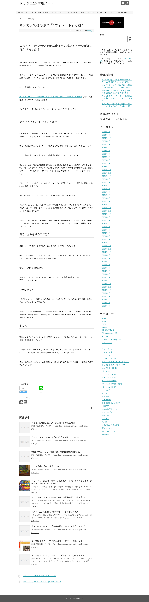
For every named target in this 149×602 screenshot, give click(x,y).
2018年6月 (106, 303)
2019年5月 (106, 268)
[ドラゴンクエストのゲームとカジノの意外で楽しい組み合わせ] (24, 501)
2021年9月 (106, 179)
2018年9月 (106, 293)
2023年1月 (106, 151)
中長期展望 (106, 400)
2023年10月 (106, 138)
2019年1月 (106, 281)
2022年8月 (106, 154)
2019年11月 (106, 249)
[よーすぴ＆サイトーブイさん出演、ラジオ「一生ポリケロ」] (24, 545)
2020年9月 (106, 217)
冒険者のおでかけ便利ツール (113, 403)
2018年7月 (106, 300)
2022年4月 (106, 163)
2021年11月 (106, 173)
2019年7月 (106, 262)
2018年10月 (106, 290)
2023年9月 (106, 141)
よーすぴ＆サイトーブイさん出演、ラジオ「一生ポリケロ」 (57, 541)
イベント (55, 12)
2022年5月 (106, 160)
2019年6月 (106, 265)
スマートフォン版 (109, 358)
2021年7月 (106, 186)
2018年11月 (106, 287)
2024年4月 (106, 135)
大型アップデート (109, 412)
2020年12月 (106, 208)
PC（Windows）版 (109, 333)
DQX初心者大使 (108, 330)
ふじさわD (106, 390)
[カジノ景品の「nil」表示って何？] (24, 470)
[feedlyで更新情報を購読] (123, 3)
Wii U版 (105, 336)
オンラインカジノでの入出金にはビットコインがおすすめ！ (57, 555)
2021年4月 (106, 195)
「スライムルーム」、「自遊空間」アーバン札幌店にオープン (58, 526)
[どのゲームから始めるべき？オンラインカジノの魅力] (24, 516)
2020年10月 (106, 214)
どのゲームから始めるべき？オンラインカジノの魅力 (55, 512)
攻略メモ (20, 12)
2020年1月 (106, 243)
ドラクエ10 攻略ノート (36, 3)
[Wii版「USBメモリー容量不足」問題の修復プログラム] (24, 456)
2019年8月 (106, 258)
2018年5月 (106, 306)
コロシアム (106, 355)
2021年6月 (106, 189)
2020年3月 (106, 236)
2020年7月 (106, 224)
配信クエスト (64, 12)
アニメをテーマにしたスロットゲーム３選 (39, 576)
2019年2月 (106, 277)
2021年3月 (106, 198)
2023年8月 (106, 144)
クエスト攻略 (107, 352)
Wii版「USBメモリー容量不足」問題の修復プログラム (55, 452)
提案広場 (74, 12)
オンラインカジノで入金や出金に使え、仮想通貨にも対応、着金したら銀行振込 (50, 97)
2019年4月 (106, 271)
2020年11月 (106, 211)
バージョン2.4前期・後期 (112, 384)
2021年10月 (106, 176)
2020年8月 (106, 220)
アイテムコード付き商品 (94, 12)
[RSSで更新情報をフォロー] (127, 3)
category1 (106, 327)
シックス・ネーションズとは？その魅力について (42, 582)
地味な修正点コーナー (110, 409)
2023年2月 (106, 148)
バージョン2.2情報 (109, 377)
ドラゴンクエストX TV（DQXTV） (37, 12)
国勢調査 (105, 406)
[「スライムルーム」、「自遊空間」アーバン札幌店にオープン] (24, 530)
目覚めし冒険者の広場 (110, 425)
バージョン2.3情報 (120, 12)
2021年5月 (106, 192)
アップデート (107, 343)
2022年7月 (106, 157)
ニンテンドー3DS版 (110, 368)
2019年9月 (106, 255)
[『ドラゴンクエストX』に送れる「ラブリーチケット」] (24, 441)
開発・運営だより (109, 431)
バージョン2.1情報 (109, 374)
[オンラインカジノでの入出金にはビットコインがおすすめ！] (24, 559)
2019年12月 (106, 246)
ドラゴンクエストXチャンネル (114, 365)
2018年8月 (106, 296)
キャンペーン (107, 349)
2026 (104, 324)
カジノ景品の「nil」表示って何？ (46, 466)
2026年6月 (106, 132)
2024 (104, 321)
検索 (102, 35)
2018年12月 (106, 284)
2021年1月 (106, 205)
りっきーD (108, 12)
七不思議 (105, 396)
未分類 (81, 12)
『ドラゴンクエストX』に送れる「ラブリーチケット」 (55, 437)
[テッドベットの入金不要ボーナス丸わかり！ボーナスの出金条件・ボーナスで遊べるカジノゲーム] (24, 485)
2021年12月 (106, 170)
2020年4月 (106, 233)
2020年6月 (106, 227)
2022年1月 (106, 167)
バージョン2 (107, 371)
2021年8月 (106, 182)
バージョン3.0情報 (109, 387)
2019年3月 (106, 274)
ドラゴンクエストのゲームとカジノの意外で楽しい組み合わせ (58, 497)
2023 (104, 319)
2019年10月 (106, 252)
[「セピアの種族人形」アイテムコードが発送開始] (24, 427)
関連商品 (105, 434)
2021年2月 (106, 201)
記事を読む (35, 429)
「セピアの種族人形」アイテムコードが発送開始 (53, 423)
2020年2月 (106, 239)
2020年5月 (106, 230)
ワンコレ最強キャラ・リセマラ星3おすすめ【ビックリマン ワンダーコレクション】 (117, 98)
